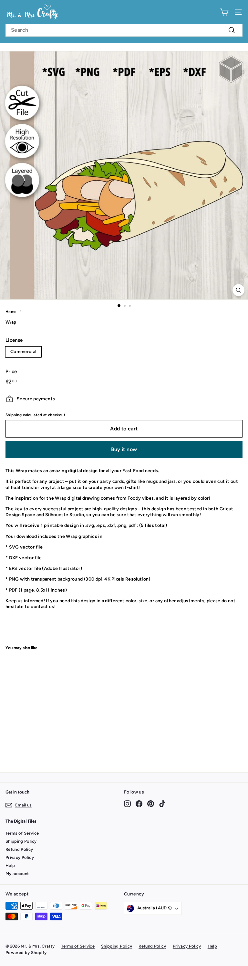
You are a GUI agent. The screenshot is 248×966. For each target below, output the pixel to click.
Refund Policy (19, 849)
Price (11, 371)
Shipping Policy (20, 841)
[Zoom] (238, 290)
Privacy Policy (19, 857)
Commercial (23, 351)
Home (10, 311)
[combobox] (124, 30)
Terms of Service (22, 833)
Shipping (13, 415)
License (14, 340)
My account (17, 873)
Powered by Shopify (25, 952)
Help (10, 865)
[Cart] (224, 12)
